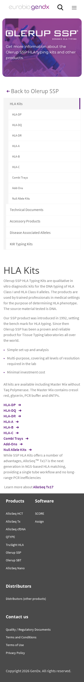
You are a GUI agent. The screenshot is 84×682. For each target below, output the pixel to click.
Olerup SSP (13, 552)
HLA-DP (16, 114)
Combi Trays (20, 177)
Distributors (18, 586)
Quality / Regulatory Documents (28, 629)
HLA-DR (16, 135)
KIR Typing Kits (21, 244)
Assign (39, 521)
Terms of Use (15, 645)
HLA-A (16, 146)
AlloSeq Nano (15, 568)
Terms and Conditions (21, 637)
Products (15, 501)
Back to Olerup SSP (35, 91)
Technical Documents (26, 209)
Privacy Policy (15, 653)
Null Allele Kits (21, 198)
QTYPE (10, 537)
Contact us (17, 616)
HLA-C (16, 167)
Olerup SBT (13, 560)
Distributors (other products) (26, 599)
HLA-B (16, 156)
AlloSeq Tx (13, 521)
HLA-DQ (17, 125)
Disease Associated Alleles (30, 232)
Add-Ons (17, 188)
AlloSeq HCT (14, 513)
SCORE (39, 513)
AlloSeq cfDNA (16, 529)
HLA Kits (16, 103)
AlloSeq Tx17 (43, 487)
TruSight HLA (15, 545)
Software (44, 501)
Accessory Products (25, 221)
